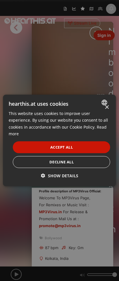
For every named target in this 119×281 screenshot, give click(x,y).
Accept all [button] (61, 147)
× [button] (107, 107)
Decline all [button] (61, 162)
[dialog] (59, 140)
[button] (59, 175)
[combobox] (105, 102)
